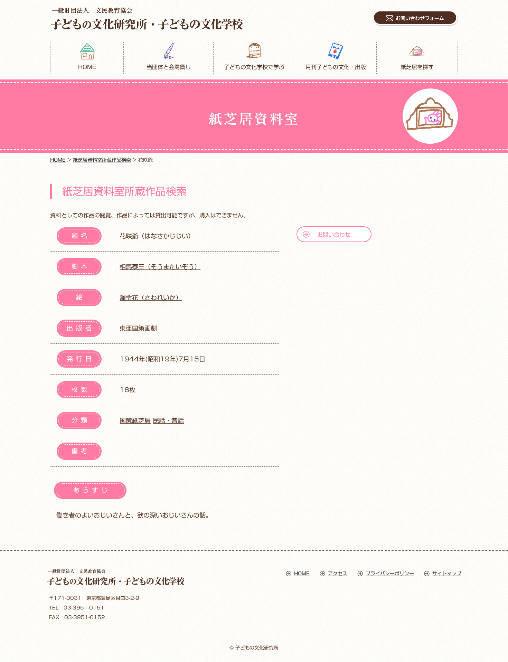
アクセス (337, 573)
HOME (87, 67)
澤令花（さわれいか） (151, 297)
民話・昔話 (168, 420)
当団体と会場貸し (169, 67)
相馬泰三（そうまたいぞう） (160, 267)
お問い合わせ (333, 234)
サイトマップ (446, 573)
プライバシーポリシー (390, 573)
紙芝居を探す (417, 67)
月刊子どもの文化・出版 (335, 67)
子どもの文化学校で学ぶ (254, 67)
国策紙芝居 (135, 420)
